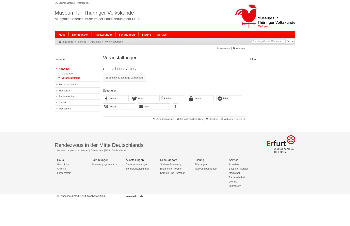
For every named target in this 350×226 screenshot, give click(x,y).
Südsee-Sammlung (170, 164)
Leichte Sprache (67, 3)
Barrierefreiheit (119, 150)
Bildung (146, 34)
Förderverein (64, 173)
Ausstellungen (104, 34)
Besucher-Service (239, 168)
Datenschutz (97, 150)
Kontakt (85, 150)
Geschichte (63, 164)
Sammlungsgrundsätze (104, 164)
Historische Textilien (171, 168)
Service (162, 34)
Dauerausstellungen (137, 164)
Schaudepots (127, 34)
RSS (107, 150)
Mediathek (234, 173)
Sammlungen (80, 34)
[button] (116, 98)
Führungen (201, 164)
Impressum (83, 3)
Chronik (61, 168)
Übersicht (60, 150)
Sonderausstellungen (137, 168)
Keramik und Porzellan (172, 173)
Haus (62, 34)
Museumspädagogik (206, 168)
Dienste (233, 181)
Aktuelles (234, 164)
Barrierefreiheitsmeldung (191, 119)
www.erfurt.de (134, 196)
